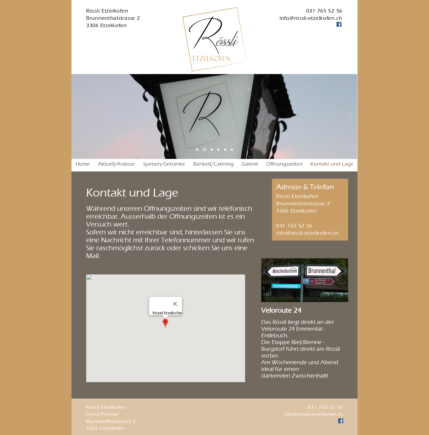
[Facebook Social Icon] (338, 24)
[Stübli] (225, 150)
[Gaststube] (218, 150)
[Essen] (232, 150)
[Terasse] (212, 150)
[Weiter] (349, 116)
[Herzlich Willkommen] (204, 149)
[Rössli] (197, 150)
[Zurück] (79, 116)
